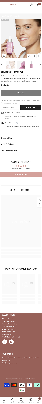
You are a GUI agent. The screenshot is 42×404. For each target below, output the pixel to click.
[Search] (24, 4)
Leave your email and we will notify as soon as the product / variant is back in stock (20, 102)
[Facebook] (4, 341)
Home (3, 16)
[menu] (2, 4)
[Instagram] (11, 341)
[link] (21, 253)
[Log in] (31, 4)
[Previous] (34, 56)
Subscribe (30, 107)
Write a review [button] (21, 174)
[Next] (39, 56)
